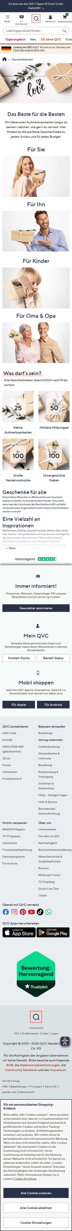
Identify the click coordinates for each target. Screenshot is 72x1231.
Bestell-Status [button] (53, 658)
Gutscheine (9, 843)
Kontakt (7, 739)
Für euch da (9, 863)
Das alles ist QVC (49, 836)
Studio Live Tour (48, 888)
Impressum (58, 1070)
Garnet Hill (51, 1086)
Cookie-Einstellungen (36, 1223)
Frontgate (36, 1086)
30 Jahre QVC (51, 39)
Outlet (42, 895)
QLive (6, 758)
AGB (9, 1065)
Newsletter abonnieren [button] (36, 608)
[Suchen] (65, 30)
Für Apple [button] (19, 705)
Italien (45, 1033)
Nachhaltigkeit (47, 843)
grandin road (9, 1091)
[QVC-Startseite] (4, 59)
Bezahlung (45, 765)
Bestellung (45, 733)
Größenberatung (49, 746)
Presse (6, 765)
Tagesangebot (15, 39)
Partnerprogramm (13, 856)
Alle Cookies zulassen (36, 1193)
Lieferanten (9, 771)
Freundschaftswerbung (17, 849)
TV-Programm (11, 836)
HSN (5, 1086)
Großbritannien (30, 1033)
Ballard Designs (19, 1086)
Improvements (27, 1091)
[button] (7, 19)
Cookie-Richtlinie (25, 1178)
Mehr (12, 548)
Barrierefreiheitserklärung (54, 849)
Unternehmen (47, 829)
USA (16, 1033)
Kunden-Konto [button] (19, 658)
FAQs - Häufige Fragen (52, 795)
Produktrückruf (12, 778)
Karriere (43, 868)
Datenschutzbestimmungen (40, 1065)
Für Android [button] (53, 705)
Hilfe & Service (47, 802)
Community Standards (21, 1070)
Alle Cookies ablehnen (36, 1208)
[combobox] (32, 31)
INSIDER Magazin (13, 829)
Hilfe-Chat (9, 733)
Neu (33, 39)
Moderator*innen (49, 875)
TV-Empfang (46, 881)
